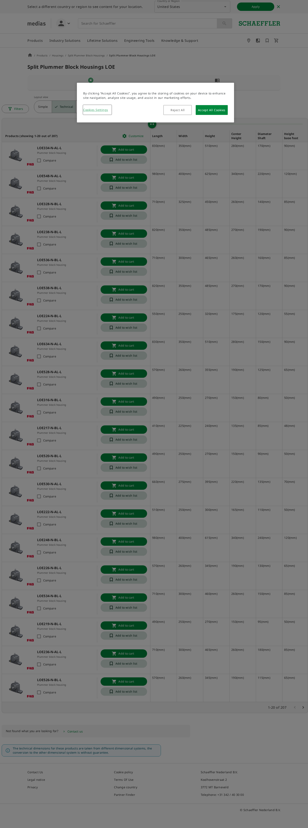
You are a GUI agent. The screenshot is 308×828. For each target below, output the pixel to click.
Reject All (178, 110)
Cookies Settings (95, 110)
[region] (155, 102)
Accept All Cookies (211, 110)
